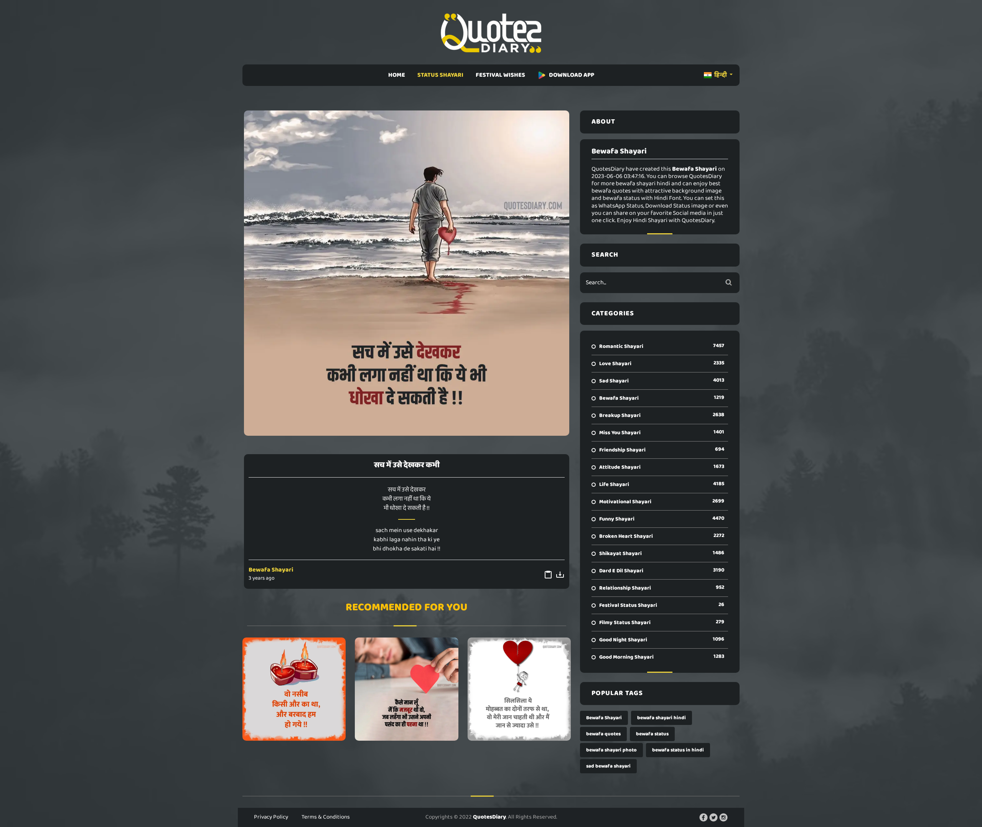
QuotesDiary (489, 817)
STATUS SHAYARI (440, 75)
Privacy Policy (271, 817)
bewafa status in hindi (678, 750)
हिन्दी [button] (720, 75)
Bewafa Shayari (271, 570)
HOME (396, 75)
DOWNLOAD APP (571, 75)
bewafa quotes (603, 734)
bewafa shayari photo (611, 750)
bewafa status (652, 734)
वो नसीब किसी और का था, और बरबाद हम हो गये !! (294, 689)
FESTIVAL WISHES (500, 75)
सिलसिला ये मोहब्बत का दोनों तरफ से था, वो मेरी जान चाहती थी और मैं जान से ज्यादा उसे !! (519, 689)
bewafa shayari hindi (661, 718)
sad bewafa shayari (608, 766)
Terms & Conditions (326, 817)
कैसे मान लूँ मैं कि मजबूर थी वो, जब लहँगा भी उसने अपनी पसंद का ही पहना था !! (406, 689)
